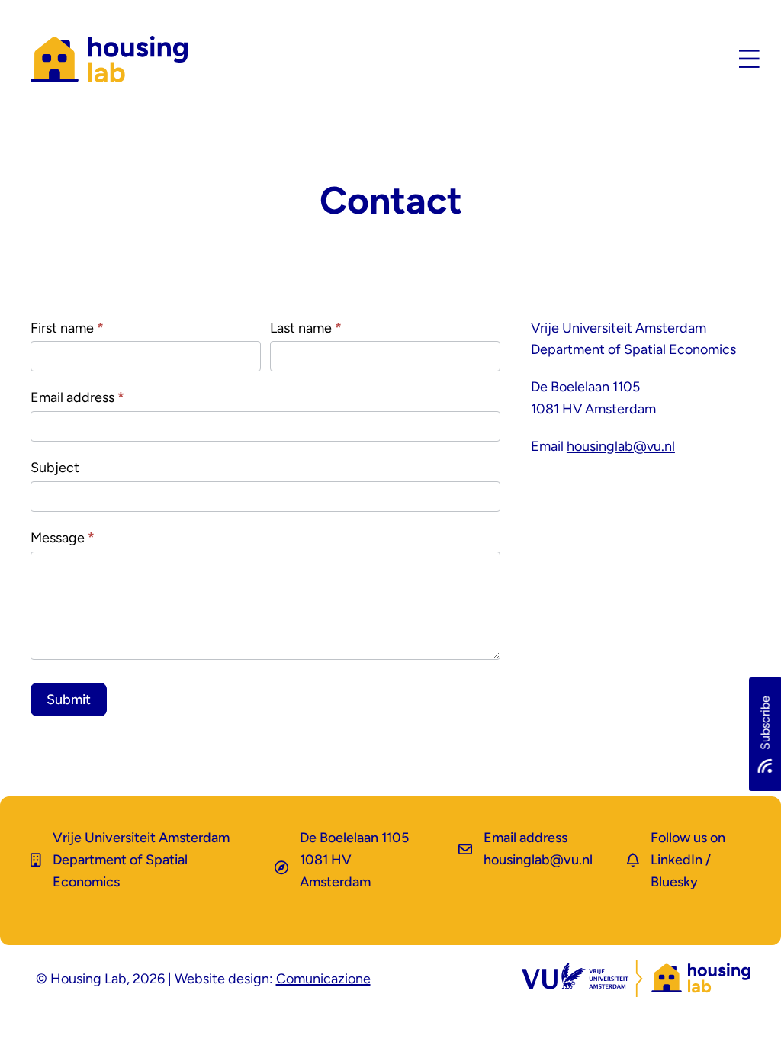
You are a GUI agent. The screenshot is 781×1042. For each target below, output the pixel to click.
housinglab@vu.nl (621, 446)
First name (67, 328)
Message (63, 537)
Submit (69, 699)
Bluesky (674, 881)
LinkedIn (676, 859)
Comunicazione (323, 978)
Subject (55, 467)
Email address (77, 397)
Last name (306, 328)
